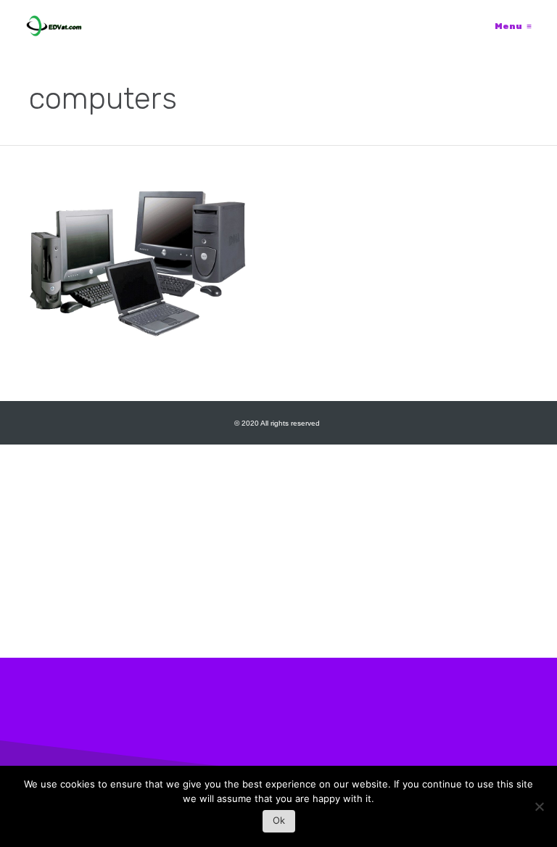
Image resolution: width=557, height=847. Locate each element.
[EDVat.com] (54, 26)
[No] (539, 810)
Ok (279, 820)
